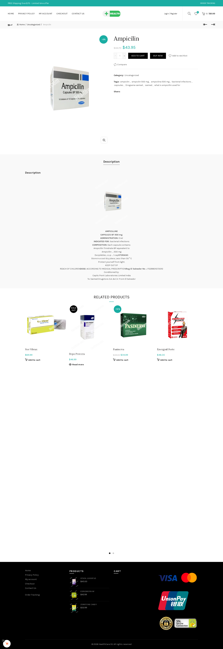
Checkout (62, 13)
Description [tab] (111, 161)
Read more (78, 364)
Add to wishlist (179, 55)
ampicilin (124, 81)
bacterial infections (181, 81)
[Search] (189, 13)
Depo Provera (77, 353)
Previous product (205, 25)
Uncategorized (33, 24)
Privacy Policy (26, 13)
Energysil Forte (166, 349)
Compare (122, 64)
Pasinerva (118, 349)
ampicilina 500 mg (160, 81)
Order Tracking (207, 3)
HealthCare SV (106, 644)
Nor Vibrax (31, 349)
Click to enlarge (104, 140)
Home (11, 13)
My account (45, 13)
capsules (118, 85)
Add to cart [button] (34, 360)
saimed (148, 85)
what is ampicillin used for (167, 85)
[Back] (10, 25)
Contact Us (78, 13)
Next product (213, 25)
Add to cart (138, 55)
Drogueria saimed (134, 85)
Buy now (158, 55)
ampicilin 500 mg (140, 81)
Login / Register (170, 13)
